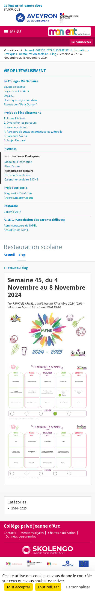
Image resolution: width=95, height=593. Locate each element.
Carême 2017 (12, 212)
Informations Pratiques (21, 156)
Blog (53, 54)
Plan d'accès (12, 166)
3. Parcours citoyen (16, 127)
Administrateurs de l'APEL (20, 225)
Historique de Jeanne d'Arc (21, 100)
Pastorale (11, 206)
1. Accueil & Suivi (14, 118)
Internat (10, 148)
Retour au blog (16, 268)
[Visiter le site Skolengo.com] (47, 553)
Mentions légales (32, 533)
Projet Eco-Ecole (15, 188)
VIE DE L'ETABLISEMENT (52, 50)
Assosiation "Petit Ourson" (20, 104)
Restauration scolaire (33, 54)
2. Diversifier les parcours (20, 123)
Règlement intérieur (16, 91)
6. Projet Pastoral (15, 140)
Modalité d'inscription (18, 162)
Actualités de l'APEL (16, 230)
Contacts (10, 533)
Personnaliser (78, 587)
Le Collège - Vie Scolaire (21, 81)
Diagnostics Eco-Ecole (18, 193)
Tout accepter (18, 587)
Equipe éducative (15, 87)
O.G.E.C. (9, 96)
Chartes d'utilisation (62, 533)
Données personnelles (21, 536)
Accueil (29, 50)
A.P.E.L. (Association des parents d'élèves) (34, 220)
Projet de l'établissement (22, 112)
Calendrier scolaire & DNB (21, 179)
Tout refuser (48, 587)
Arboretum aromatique (18, 198)
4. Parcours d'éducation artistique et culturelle (33, 132)
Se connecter (81, 42)
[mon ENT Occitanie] (69, 31)
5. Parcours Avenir (15, 136)
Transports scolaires (17, 175)
